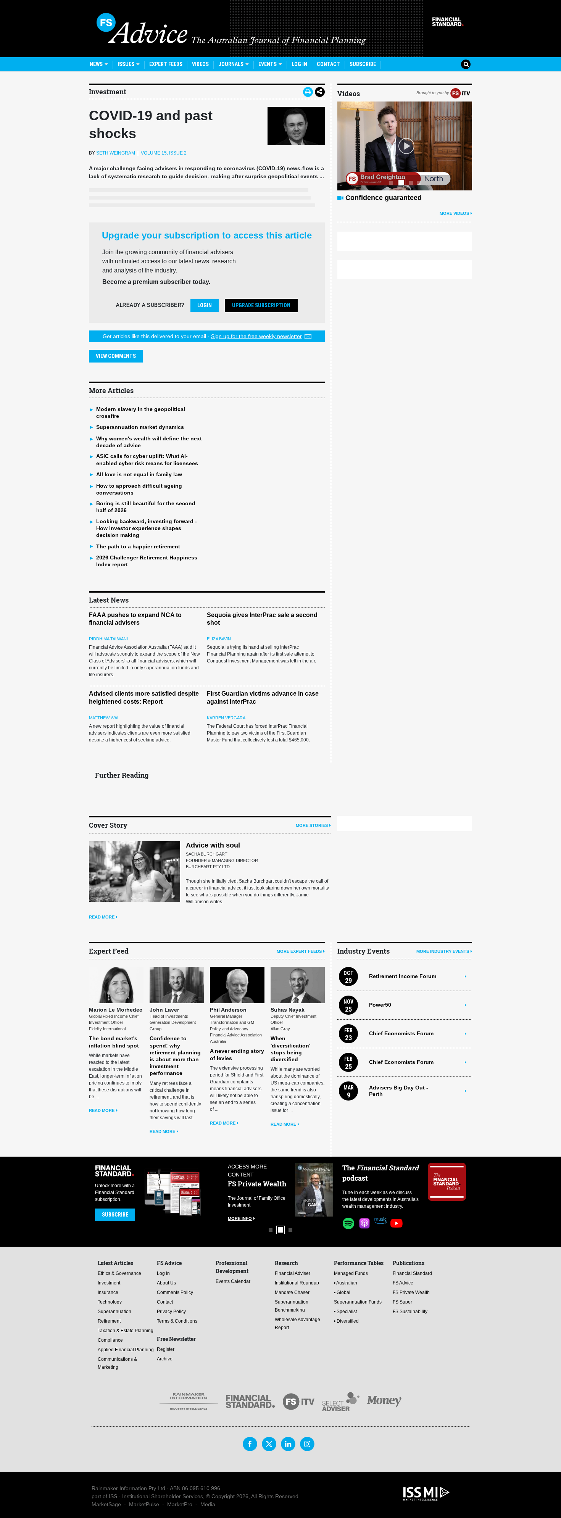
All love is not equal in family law (139, 474)
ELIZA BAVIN (219, 639)
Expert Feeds (165, 64)
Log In (299, 64)
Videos (200, 64)
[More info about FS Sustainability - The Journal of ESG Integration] (314, 1190)
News (97, 64)
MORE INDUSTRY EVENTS (442, 951)
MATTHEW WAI (103, 717)
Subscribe (363, 64)
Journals (231, 64)
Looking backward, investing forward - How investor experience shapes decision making (146, 528)
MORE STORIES (312, 825)
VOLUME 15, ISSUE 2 (164, 153)
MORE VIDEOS (454, 213)
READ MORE (101, 917)
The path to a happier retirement (138, 546)
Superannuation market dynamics (140, 427)
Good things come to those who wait (405, 197)
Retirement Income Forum (402, 976)
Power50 (380, 1005)
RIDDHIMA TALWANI (108, 639)
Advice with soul (213, 845)
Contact (328, 64)
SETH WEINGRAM (115, 153)
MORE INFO (240, 1211)
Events (268, 64)
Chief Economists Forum (401, 1033)
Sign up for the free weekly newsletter (256, 336)
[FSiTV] (460, 92)
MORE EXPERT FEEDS (299, 951)
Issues (126, 64)
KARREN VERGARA (226, 717)
